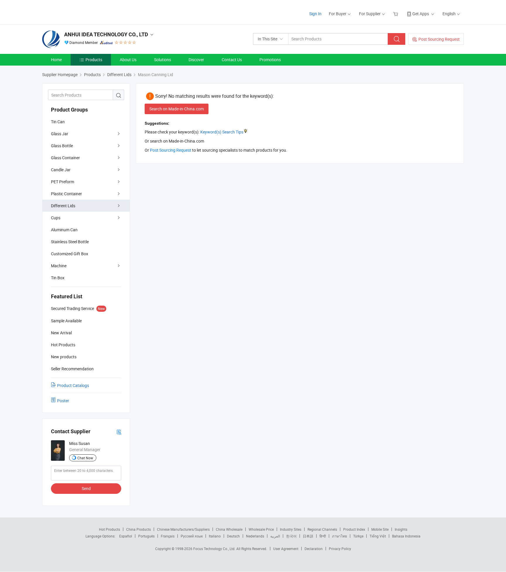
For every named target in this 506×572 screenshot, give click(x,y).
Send (86, 488)
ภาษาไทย (339, 536)
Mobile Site (380, 529)
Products (94, 59)
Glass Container (65, 157)
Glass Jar (59, 133)
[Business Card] (119, 432)
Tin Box (57, 277)
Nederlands (255, 536)
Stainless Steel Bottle (70, 241)
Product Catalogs (73, 385)
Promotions (270, 59)
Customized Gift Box (69, 253)
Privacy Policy (340, 548)
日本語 (308, 536)
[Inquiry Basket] (396, 13)
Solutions (162, 59)
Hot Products (109, 529)
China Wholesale (229, 529)
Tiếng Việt (378, 536)
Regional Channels (322, 529)
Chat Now (85, 457)
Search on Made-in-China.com (176, 109)
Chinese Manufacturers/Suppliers (183, 529)
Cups (55, 217)
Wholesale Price (261, 529)
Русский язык (192, 536)
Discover (196, 59)
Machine (58, 265)
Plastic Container (66, 193)
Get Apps (420, 13)
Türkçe (358, 536)
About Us (128, 59)
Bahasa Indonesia (406, 536)
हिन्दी (322, 536)
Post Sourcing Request (439, 39)
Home (56, 59)
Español (125, 536)
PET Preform (62, 181)
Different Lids (63, 205)
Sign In (315, 13)
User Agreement (285, 548)
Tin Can (58, 121)
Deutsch (233, 536)
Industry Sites (290, 529)
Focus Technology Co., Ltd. (214, 548)
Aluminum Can (64, 229)
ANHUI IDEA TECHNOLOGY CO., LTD (106, 34)
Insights (401, 529)
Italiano (215, 536)
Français (168, 536)
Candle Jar (61, 169)
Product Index (354, 529)
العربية (275, 536)
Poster (63, 400)
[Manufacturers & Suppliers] (79, 11)
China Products (138, 529)
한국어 (291, 536)
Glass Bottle (62, 145)
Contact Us (232, 59)
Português (146, 536)
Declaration (314, 548)
